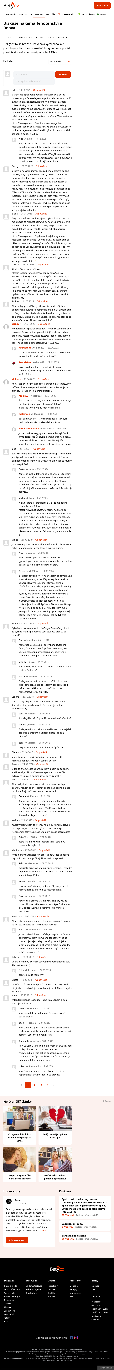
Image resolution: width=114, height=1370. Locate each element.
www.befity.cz (76, 1349)
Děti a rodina (10, 1300)
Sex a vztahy (10, 1293)
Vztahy (7, 1318)
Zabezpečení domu (72, 1223)
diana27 (16, 323)
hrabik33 (24, 395)
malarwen (24, 413)
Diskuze (39, 14)
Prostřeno (88, 14)
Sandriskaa (25, 362)
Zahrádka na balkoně (74, 1235)
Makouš (16, 379)
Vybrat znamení (17, 1239)
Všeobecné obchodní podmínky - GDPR (99, 1305)
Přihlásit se (102, 5)
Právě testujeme (33, 1289)
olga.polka (24, 37)
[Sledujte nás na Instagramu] (75, 1338)
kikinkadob (25, 347)
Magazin (95, 1286)
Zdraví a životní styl (13, 1289)
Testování (66, 14)
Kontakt (51, 1296)
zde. (83, 1354)
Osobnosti (9, 1314)
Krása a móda (10, 1286)
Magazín (11, 14)
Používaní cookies (99, 1312)
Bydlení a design (12, 1296)
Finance (7, 1307)
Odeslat (63, 74)
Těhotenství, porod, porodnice (50, 37)
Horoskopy (25, 14)
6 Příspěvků (67, 1227)
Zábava (7, 1303)
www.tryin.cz (50, 1349)
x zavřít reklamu (105, 1368)
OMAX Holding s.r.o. (19, 1358)
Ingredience (75, 1293)
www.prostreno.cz (62, 1349)
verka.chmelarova (29, 428)
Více (44, 1230)
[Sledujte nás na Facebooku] (70, 1338)
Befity (104, 14)
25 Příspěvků (68, 1215)
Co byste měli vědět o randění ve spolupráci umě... (19, 1137)
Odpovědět (39, 90)
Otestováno (31, 1293)
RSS (6, 1321)
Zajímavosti (9, 1310)
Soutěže (50, 14)
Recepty (73, 1289)
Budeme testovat (34, 1286)
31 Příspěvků (68, 1238)
